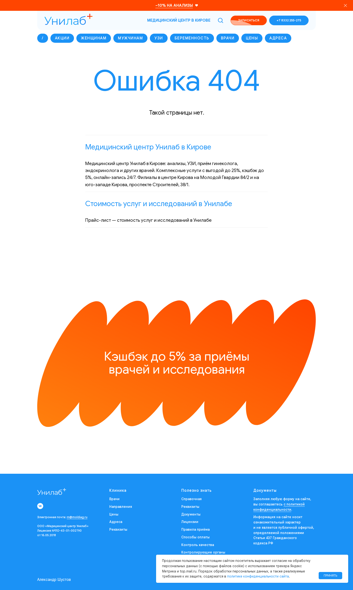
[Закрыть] (345, 5)
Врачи (228, 38)
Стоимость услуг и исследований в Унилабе (158, 203)
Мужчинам (130, 38)
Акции (62, 38)
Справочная (191, 499)
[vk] (40, 506)
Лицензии (189, 522)
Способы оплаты (195, 537)
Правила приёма (195, 529)
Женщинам (93, 38)
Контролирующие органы (203, 552)
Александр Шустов (54, 579)
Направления (120, 506)
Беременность (192, 38)
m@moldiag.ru (77, 517)
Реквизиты (118, 529)
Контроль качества (197, 545)
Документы (191, 514)
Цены (252, 38)
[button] (220, 20)
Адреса (278, 38)
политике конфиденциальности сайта (258, 576)
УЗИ (158, 38)
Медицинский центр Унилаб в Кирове (148, 147)
